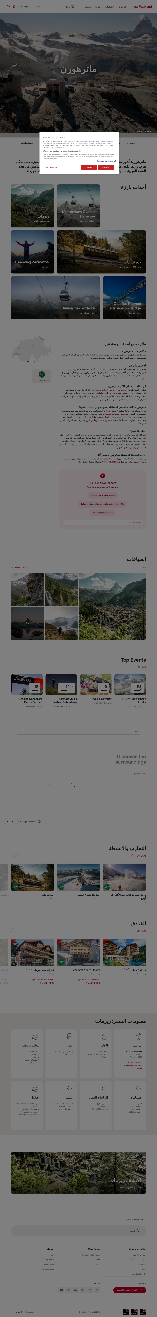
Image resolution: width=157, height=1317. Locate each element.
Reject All (105, 167)
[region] (79, 153)
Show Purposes (51, 167)
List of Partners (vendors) (106, 161)
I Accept (89, 167)
